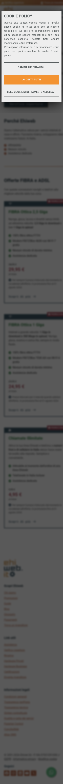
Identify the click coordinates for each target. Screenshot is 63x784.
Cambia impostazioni (31, 67)
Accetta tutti (31, 79)
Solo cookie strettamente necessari (31, 91)
